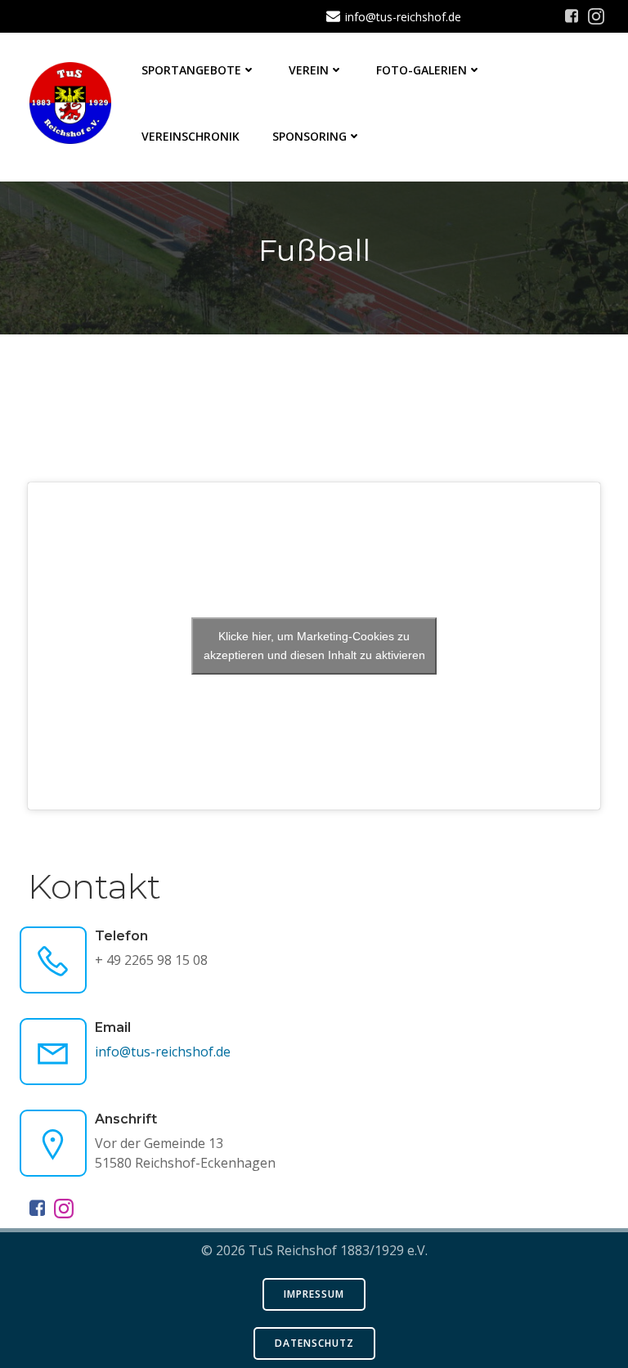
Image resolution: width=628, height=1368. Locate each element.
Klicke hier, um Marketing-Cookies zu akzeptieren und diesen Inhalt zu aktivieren (314, 646)
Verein (309, 70)
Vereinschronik (190, 136)
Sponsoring (309, 136)
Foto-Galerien (421, 70)
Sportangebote (191, 70)
